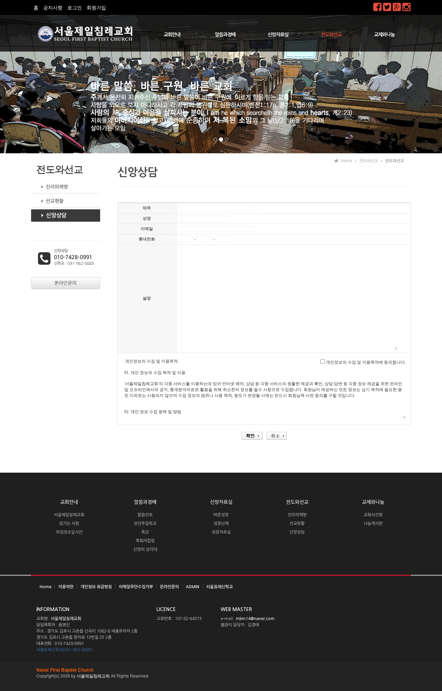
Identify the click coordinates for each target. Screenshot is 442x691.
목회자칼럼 (145, 541)
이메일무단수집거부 (136, 587)
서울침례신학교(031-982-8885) (64, 650)
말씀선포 (145, 515)
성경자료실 (221, 532)
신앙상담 (56, 215)
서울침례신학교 (219, 587)
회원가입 (96, 7)
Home (45, 587)
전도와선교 (331, 34)
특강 (145, 532)
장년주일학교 (145, 523)
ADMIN (192, 587)
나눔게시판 (373, 523)
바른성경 (221, 515)
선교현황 (55, 201)
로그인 (74, 7)
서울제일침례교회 (69, 515)
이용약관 (66, 587)
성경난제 (221, 523)
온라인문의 (169, 587)
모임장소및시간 (69, 532)
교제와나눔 (384, 34)
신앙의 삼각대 (145, 549)
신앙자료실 (278, 34)
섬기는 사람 (69, 523)
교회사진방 (373, 515)
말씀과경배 (225, 34)
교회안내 (172, 34)
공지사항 (53, 7)
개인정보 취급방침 (96, 587)
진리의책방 (57, 186)
